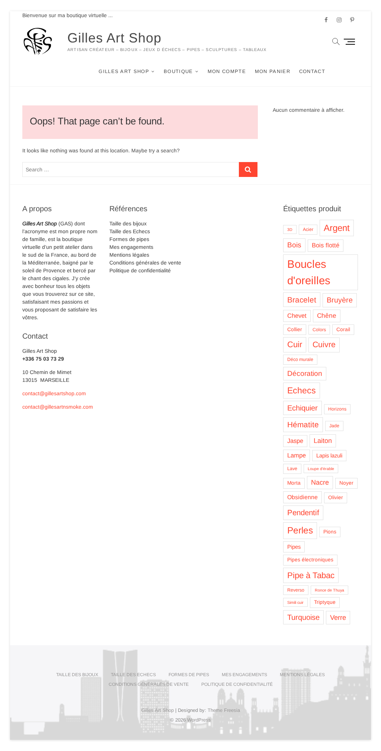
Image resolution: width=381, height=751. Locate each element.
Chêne (326, 315)
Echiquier (302, 408)
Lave (292, 468)
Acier (308, 229)
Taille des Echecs (129, 231)
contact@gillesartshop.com (54, 393)
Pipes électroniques (310, 560)
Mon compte (227, 71)
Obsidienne (302, 497)
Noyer (346, 483)
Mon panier (272, 71)
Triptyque (325, 602)
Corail (343, 329)
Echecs (301, 390)
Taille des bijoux (128, 223)
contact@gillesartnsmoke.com (57, 407)
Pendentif (303, 512)
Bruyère (340, 300)
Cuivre (324, 344)
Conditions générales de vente (145, 263)
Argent (337, 228)
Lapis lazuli (329, 456)
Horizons (337, 409)
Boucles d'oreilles (308, 272)
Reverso (295, 590)
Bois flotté (325, 245)
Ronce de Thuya (329, 590)
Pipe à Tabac (310, 575)
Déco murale (300, 359)
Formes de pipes (129, 239)
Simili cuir (295, 602)
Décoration (304, 373)
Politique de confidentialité (140, 270)
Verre (338, 617)
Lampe (296, 455)
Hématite (303, 424)
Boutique (178, 71)
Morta (294, 483)
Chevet (297, 315)
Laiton (323, 440)
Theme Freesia (224, 710)
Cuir (294, 344)
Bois (294, 245)
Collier (294, 329)
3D (289, 229)
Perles (300, 530)
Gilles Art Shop (114, 37)
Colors (319, 329)
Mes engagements (131, 247)
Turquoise (303, 617)
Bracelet (301, 299)
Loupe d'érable (321, 468)
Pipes (294, 547)
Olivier (335, 497)
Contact (312, 71)
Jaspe (295, 440)
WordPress (199, 720)
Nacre (320, 482)
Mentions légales (129, 255)
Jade (334, 425)
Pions (329, 532)
